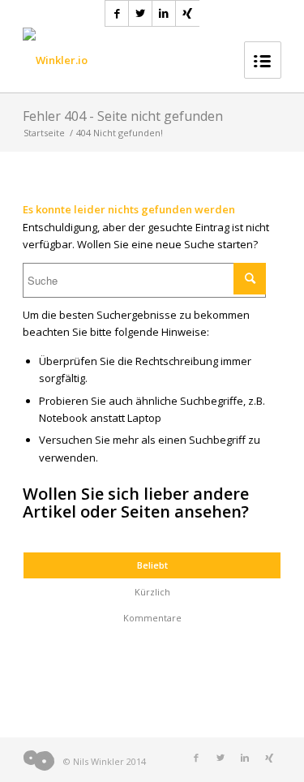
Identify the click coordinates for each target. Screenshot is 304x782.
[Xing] (187, 13)
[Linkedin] (164, 13)
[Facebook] (117, 13)
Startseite (44, 133)
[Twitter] (140, 13)
